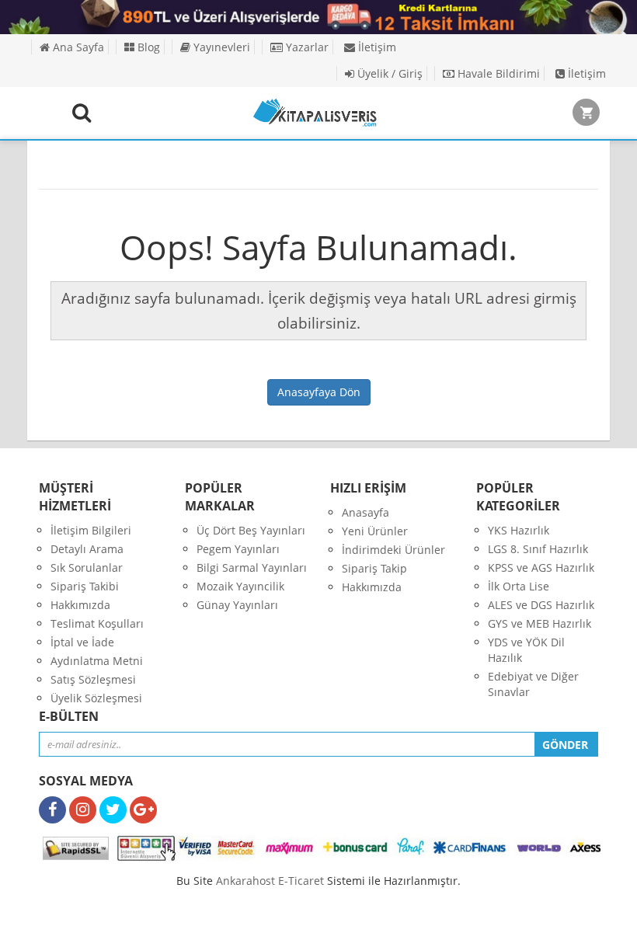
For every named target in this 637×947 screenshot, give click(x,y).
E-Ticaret (301, 880)
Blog (147, 47)
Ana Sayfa (77, 47)
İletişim (375, 47)
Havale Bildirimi (497, 73)
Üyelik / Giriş (388, 73)
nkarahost (247, 880)
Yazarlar (306, 47)
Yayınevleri (220, 47)
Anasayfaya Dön (318, 392)
